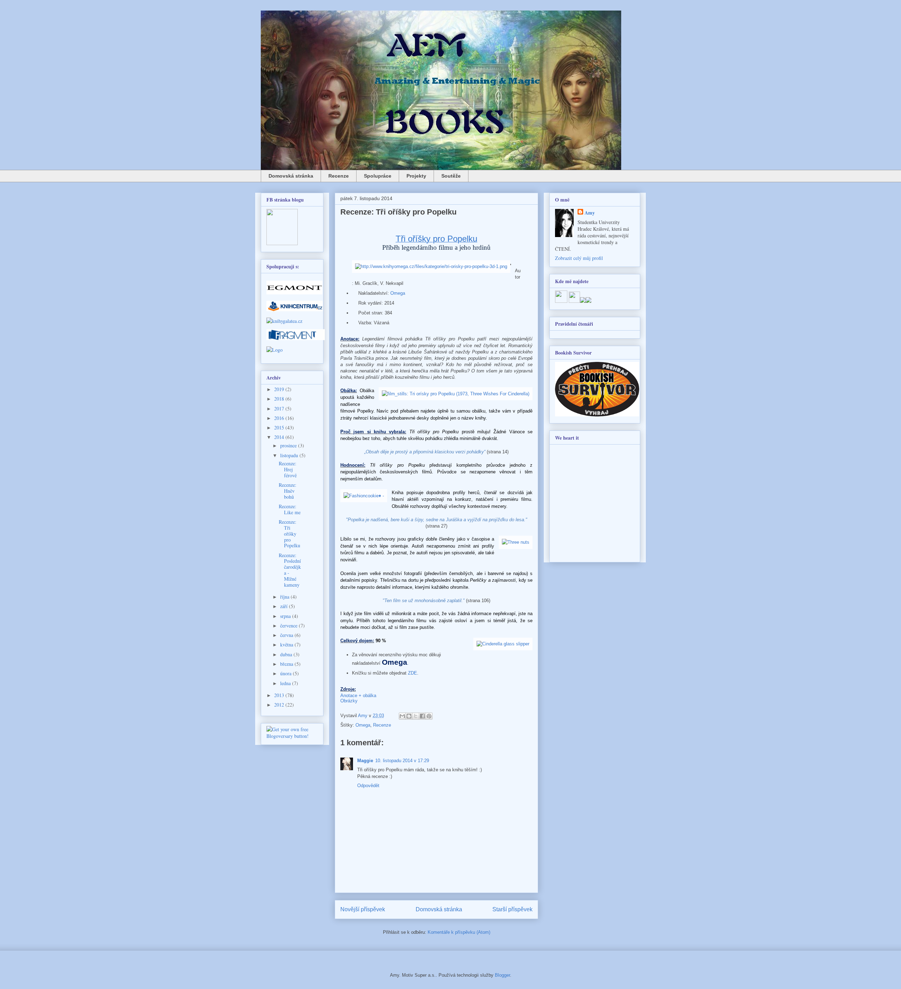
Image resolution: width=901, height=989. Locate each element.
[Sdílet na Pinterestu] (429, 716)
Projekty (416, 176)
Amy (590, 212)
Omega (397, 293)
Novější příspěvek (362, 909)
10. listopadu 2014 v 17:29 (402, 760)
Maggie (365, 760)
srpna (286, 616)
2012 (279, 704)
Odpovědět (368, 785)
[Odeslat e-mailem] (402, 716)
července (289, 625)
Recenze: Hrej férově (288, 469)
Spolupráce (377, 176)
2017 (279, 408)
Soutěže (451, 176)
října (285, 596)
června (287, 635)
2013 (279, 695)
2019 (279, 389)
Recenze (338, 176)
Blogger (502, 975)
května (287, 644)
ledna (286, 683)
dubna (287, 654)
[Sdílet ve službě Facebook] (422, 716)
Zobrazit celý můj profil (579, 258)
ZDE (412, 673)
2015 (279, 427)
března (287, 664)
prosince (289, 445)
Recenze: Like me (290, 509)
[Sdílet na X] (415, 716)
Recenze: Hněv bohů (287, 490)
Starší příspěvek (512, 909)
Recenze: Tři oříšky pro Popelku (289, 533)
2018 (279, 398)
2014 (279, 437)
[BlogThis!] (408, 716)
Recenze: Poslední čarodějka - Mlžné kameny (290, 570)
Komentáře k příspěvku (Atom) (459, 932)
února (286, 673)
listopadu (290, 455)
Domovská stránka (291, 176)
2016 (279, 418)
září (284, 606)
